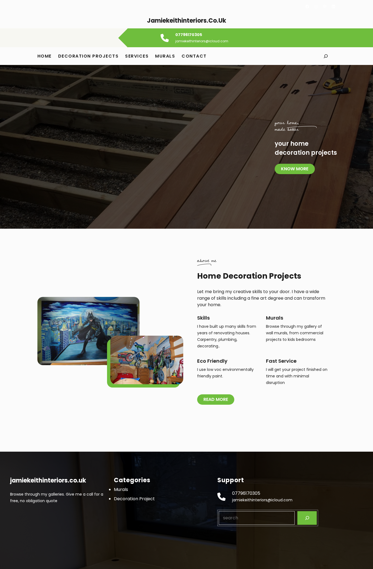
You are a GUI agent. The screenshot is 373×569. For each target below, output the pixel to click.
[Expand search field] (326, 56)
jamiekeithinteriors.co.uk (186, 20)
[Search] (307, 518)
